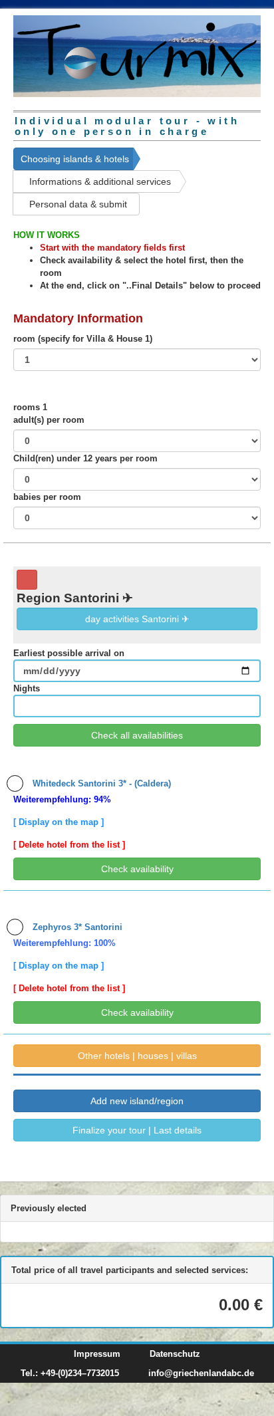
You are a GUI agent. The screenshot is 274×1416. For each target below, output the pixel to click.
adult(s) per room (48, 420)
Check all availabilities (137, 735)
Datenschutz (175, 1354)
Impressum (97, 1354)
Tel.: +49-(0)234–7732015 (70, 1373)
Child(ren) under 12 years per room (85, 458)
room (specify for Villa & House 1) (82, 339)
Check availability (137, 869)
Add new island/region (137, 1101)
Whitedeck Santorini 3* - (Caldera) (100, 783)
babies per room (47, 497)
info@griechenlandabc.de (201, 1373)
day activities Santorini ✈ (137, 619)
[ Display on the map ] (58, 822)
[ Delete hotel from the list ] (69, 845)
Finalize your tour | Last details (137, 1130)
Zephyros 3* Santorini (76, 927)
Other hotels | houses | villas (137, 1055)
